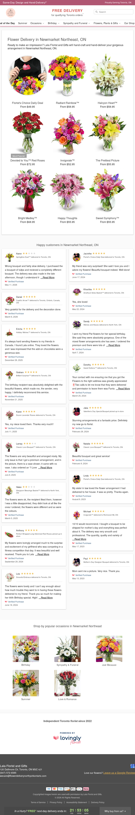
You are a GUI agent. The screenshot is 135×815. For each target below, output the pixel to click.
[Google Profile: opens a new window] (132, 766)
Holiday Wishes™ (23, 332)
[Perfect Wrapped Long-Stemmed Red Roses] (10, 534)
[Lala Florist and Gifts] (23, 12)
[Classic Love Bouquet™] (10, 447)
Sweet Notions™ (90, 368)
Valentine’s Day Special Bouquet (96, 411)
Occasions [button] (36, 23)
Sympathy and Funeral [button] (75, 23)
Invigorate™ (88, 514)
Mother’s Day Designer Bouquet (96, 562)
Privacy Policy (56, 802)
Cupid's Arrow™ (22, 300)
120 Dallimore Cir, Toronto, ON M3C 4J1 (21, 769)
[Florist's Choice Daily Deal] (77, 257)
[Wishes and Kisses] (77, 325)
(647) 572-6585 (8, 772)
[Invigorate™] (77, 515)
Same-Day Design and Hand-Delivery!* (25, 2)
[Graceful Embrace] (10, 577)
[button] (126, 801)
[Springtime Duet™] (10, 257)
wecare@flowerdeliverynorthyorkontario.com (23, 775)
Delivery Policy (97, 802)
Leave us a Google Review (119, 773)
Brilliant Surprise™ (23, 375)
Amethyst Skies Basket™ (93, 292)
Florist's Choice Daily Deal (93, 257)
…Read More (47, 277)
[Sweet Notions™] (77, 368)
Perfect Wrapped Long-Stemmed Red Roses (34, 533)
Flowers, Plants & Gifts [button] (106, 23)
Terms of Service (38, 802)
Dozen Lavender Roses (25, 415)
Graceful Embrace (23, 577)
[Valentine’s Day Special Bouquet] (77, 411)
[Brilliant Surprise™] (10, 376)
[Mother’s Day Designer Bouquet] (77, 562)
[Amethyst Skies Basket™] (77, 292)
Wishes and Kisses (91, 324)
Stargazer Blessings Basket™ (28, 490)
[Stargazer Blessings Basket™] (10, 490)
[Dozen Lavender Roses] (10, 415)
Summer (22, 23)
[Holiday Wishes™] (10, 332)
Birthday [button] (52, 23)
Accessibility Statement (76, 802)
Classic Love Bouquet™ (25, 447)
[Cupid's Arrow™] (10, 300)
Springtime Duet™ (23, 257)
